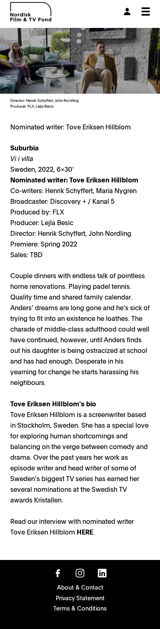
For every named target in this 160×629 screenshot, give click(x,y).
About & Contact (80, 587)
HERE (85, 531)
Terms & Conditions (80, 608)
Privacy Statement (80, 598)
